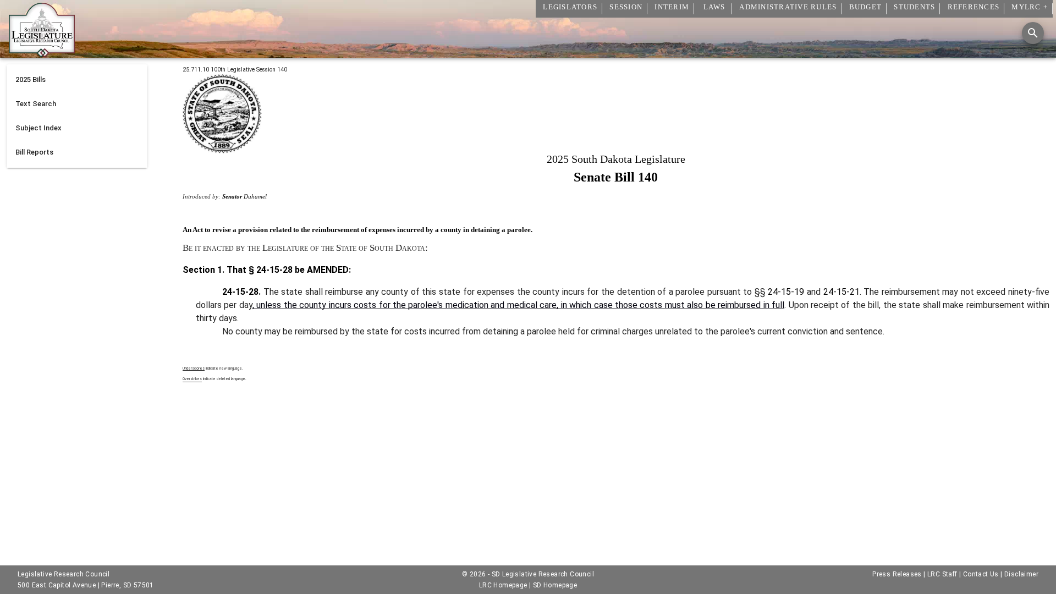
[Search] (1033, 33)
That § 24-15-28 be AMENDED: (287, 270)
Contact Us (981, 574)
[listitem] (77, 80)
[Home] (42, 53)
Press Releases (897, 574)
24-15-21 (841, 292)
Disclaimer (1021, 574)
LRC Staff (942, 574)
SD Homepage (555, 585)
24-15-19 (786, 292)
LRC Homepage (503, 585)
